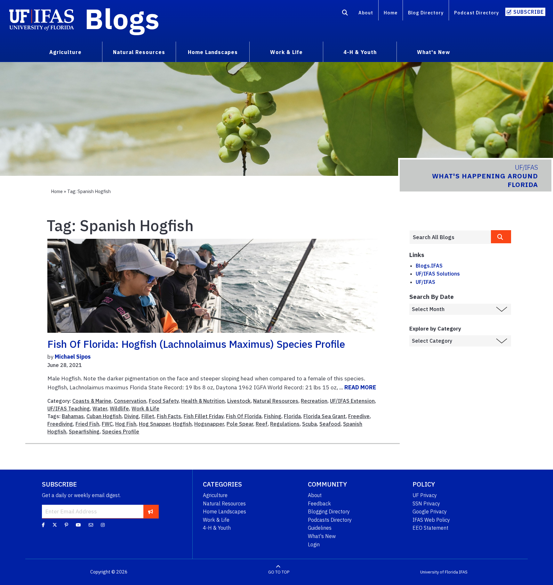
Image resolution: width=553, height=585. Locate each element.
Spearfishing (84, 431)
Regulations (285, 424)
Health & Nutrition (203, 401)
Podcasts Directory (330, 520)
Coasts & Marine (91, 401)
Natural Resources (275, 401)
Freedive (359, 416)
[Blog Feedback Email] (91, 524)
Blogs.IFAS (429, 265)
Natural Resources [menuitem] (139, 52)
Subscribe (528, 12)
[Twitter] (54, 524)
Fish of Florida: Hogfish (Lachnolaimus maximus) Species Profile (196, 344)
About (365, 13)
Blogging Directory (329, 511)
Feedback (319, 503)
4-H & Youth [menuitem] (360, 52)
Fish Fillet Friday (203, 416)
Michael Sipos (73, 356)
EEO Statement (430, 528)
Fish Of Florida (243, 416)
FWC (107, 424)
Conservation (130, 401)
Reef (262, 424)
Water (99, 408)
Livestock (239, 401)
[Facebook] (43, 524)
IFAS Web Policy (431, 520)
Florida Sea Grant (324, 416)
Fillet (147, 416)
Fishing (272, 416)
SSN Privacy (426, 503)
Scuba (309, 424)
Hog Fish (125, 424)
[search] (501, 236)
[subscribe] (150, 511)
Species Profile (120, 431)
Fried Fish (87, 424)
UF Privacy (425, 495)
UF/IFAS (425, 282)
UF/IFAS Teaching (68, 408)
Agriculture (215, 495)
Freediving (60, 424)
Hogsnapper (209, 424)
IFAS (463, 572)
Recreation (314, 401)
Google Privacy (430, 511)
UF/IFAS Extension (352, 401)
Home (390, 13)
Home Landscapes (224, 511)
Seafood (330, 424)
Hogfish (182, 424)
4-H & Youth (217, 528)
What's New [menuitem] (433, 52)
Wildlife (119, 408)
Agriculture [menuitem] (65, 52)
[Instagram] (103, 524)
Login (314, 544)
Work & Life (145, 408)
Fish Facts (169, 416)
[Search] (345, 13)
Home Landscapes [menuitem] (213, 52)
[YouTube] (78, 524)
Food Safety (164, 401)
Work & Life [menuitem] (286, 52)
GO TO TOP (278, 572)
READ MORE (360, 387)
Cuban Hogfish (104, 416)
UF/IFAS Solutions (438, 273)
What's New (322, 536)
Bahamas (73, 416)
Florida (292, 416)
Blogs (122, 18)
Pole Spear (240, 424)
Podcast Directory (476, 13)
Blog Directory (426, 13)
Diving (131, 416)
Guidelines (320, 528)
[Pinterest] (66, 524)
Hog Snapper (154, 424)
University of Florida (439, 572)
